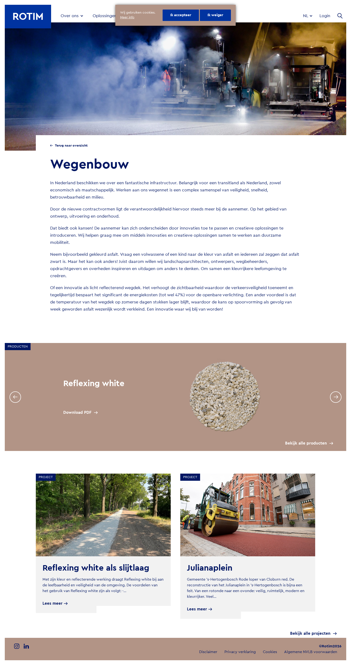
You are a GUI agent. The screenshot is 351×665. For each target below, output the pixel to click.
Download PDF (77, 412)
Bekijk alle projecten (310, 633)
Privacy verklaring (240, 652)
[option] (175, 397)
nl (306, 16)
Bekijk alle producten (306, 443)
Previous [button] (15, 397)
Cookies (270, 652)
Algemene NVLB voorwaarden (310, 652)
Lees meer (53, 603)
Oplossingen (105, 16)
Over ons (70, 16)
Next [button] (335, 397)
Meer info (127, 17)
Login (324, 16)
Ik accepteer (180, 15)
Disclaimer (208, 652)
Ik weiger (215, 15)
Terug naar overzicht (71, 145)
